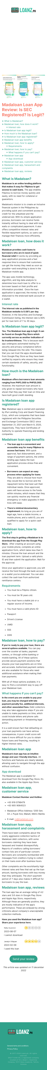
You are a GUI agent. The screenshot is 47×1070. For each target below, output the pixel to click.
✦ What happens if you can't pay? (23, 152)
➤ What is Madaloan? (12, 121)
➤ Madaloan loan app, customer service (21, 161)
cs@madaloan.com (24, 819)
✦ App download (14, 158)
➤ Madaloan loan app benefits (17, 139)
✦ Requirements (14, 146)
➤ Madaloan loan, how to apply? (18, 143)
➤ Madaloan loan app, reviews (17, 171)
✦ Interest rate (13, 127)
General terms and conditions (17, 1046)
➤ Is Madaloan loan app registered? (19, 136)
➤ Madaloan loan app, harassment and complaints (21, 166)
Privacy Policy (12, 1049)
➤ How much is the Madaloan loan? (19, 133)
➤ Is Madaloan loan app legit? (16, 130)
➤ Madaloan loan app (12, 155)
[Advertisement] (23, 46)
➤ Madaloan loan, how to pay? (17, 149)
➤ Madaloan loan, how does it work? (20, 124)
